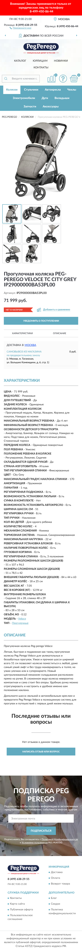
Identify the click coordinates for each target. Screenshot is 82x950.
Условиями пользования (35, 842)
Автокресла (53, 89)
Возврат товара (60, 883)
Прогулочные (20, 623)
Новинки (61, 61)
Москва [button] (30, 345)
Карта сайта (17, 904)
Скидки (55, 904)
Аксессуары (51, 106)
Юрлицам (40, 61)
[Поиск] (6, 79)
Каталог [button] (20, 61)
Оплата (55, 878)
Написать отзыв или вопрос (41, 752)
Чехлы (71, 89)
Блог (54, 898)
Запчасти (30, 106)
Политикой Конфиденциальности (60, 839)
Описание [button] (59, 333)
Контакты (41, 67)
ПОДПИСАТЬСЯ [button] (41, 831)
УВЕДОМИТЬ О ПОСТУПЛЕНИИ (41, 321)
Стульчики (31, 89)
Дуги (45, 98)
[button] (20, 28)
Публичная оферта (21, 909)
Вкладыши (62, 98)
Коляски (12, 89)
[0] (74, 79)
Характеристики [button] (22, 333)
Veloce (22, 618)
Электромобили (24, 98)
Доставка (57, 872)
